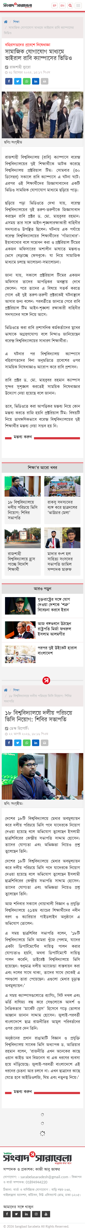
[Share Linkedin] (35, 81)
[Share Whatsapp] (27, 81)
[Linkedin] (26, 1214)
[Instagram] (36, 1214)
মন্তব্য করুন (23, 437)
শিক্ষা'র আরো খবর (42, 468)
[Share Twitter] (18, 81)
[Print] (44, 81)
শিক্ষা (16, 22)
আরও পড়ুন (42, 589)
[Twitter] (16, 1214)
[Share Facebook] (9, 81)
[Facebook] (7, 1214)
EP (54, 5)
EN (62, 5)
